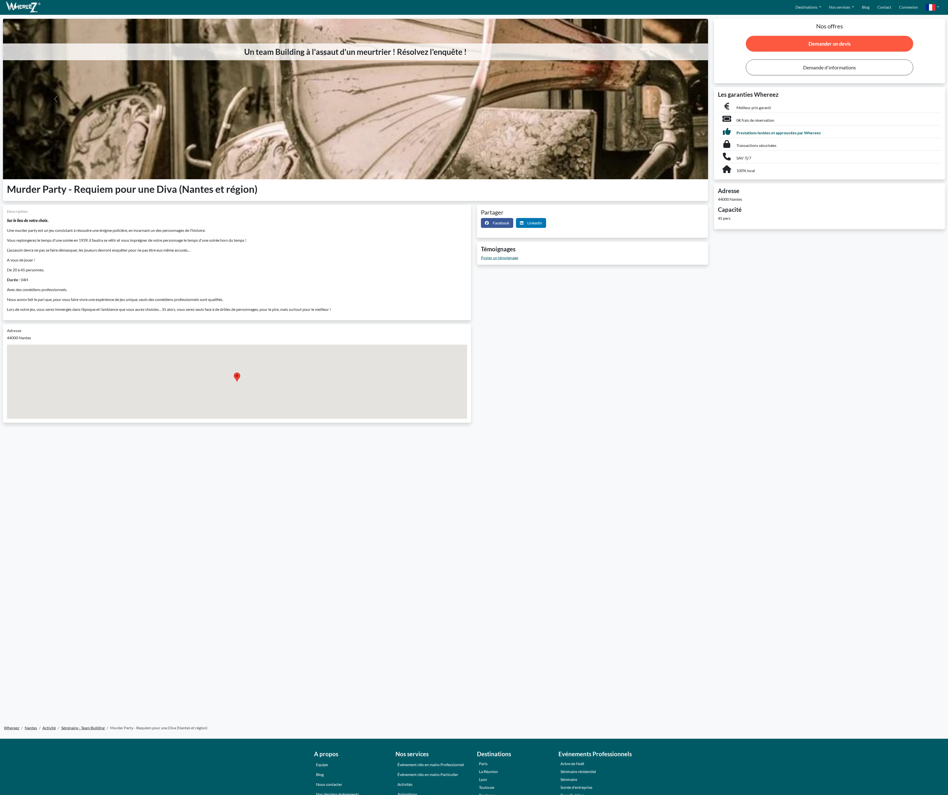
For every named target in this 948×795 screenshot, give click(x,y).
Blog (865, 7)
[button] (932, 7)
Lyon (483, 779)
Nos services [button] (840, 7)
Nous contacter (329, 784)
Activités (405, 784)
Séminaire (568, 779)
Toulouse (486, 787)
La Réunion (488, 771)
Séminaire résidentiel (578, 771)
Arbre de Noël (572, 763)
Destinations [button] (806, 7)
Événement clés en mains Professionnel (430, 764)
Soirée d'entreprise (576, 787)
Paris (483, 763)
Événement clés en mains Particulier (427, 774)
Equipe (322, 764)
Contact (884, 7)
